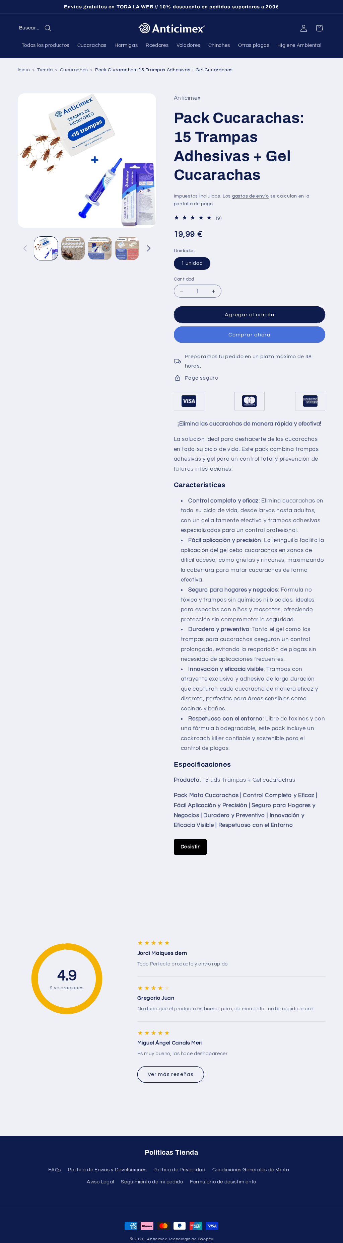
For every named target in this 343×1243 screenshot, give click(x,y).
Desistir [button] (190, 846)
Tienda (45, 70)
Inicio (24, 70)
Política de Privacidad (179, 1169)
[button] (37, 28)
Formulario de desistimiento (223, 1181)
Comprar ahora (249, 334)
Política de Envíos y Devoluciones (107, 1169)
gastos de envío (250, 196)
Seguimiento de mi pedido (152, 1181)
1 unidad (192, 263)
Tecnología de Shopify (190, 1239)
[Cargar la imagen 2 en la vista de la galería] (73, 248)
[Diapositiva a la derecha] (148, 248)
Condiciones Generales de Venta (250, 1169)
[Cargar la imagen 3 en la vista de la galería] (100, 248)
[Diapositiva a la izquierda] (25, 248)
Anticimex (157, 1239)
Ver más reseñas (171, 1074)
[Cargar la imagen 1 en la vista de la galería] (46, 248)
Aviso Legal (100, 1181)
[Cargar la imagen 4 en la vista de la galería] (127, 248)
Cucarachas (74, 70)
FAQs (54, 1169)
